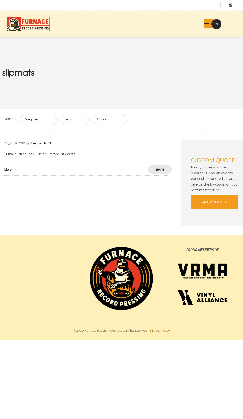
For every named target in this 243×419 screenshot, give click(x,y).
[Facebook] (220, 5)
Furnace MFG (41, 143)
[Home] (28, 24)
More (8, 169)
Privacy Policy (160, 330)
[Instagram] (230, 5)
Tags (67, 119)
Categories (31, 119)
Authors (102, 119)
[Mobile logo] (121, 379)
